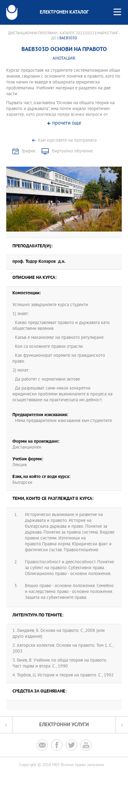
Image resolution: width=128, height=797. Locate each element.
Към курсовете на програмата (67, 140)
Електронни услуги (64, 725)
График (28, 151)
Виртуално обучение (72, 151)
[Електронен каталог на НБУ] (11, 12)
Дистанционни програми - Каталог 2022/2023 (51, 33)
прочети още (66, 123)
